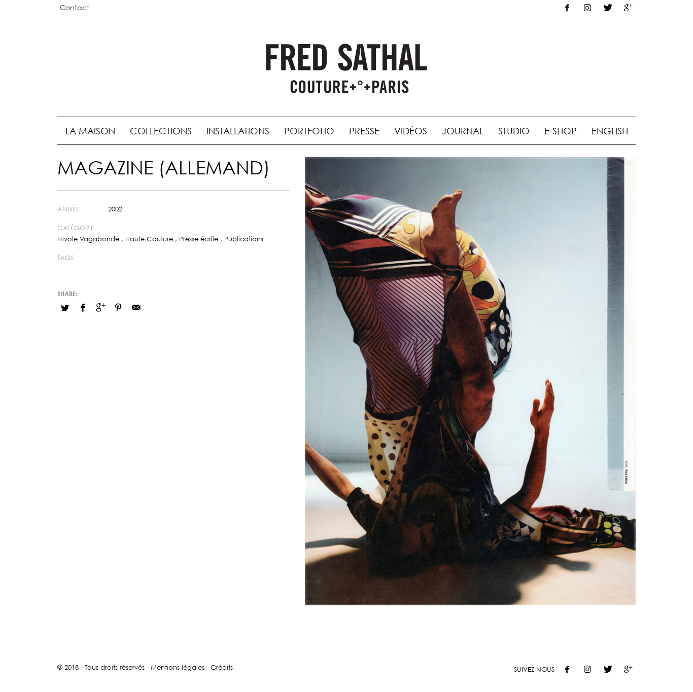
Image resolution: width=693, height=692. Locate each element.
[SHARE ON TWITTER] (65, 307)
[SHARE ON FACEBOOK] (82, 307)
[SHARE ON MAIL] (136, 307)
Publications (243, 239)
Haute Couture (149, 239)
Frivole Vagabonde (88, 239)
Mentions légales (177, 667)
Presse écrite (198, 239)
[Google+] (628, 7)
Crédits (222, 667)
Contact (74, 7)
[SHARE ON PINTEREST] (118, 307)
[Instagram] (587, 7)
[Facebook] (567, 7)
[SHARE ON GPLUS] (100, 307)
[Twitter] (607, 7)
